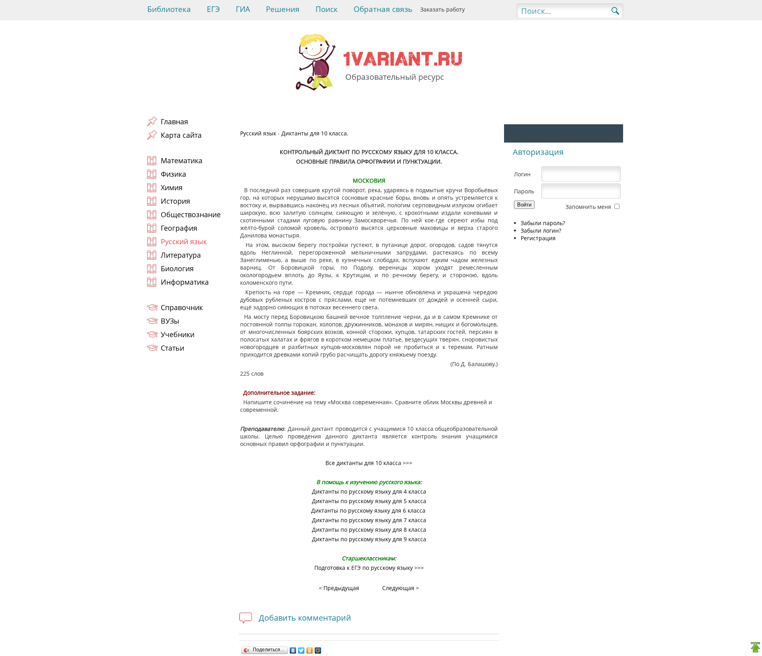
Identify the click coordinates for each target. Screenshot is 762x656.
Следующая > (400, 588)
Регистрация (538, 238)
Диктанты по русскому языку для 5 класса (369, 501)
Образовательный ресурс (394, 76)
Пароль (524, 191)
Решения (283, 9)
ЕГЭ (213, 9)
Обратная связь (383, 9)
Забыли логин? (541, 230)
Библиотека (169, 9)
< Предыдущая (339, 588)
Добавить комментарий (305, 617)
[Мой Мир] (318, 650)
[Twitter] (301, 650)
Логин (522, 174)
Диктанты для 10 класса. (314, 133)
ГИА (243, 9)
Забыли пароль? (543, 223)
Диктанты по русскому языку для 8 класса (369, 529)
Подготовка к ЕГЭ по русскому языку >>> (369, 567)
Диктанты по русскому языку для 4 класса (369, 491)
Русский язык (258, 133)
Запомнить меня (588, 206)
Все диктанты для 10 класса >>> (368, 463)
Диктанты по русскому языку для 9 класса (369, 539)
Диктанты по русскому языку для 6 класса (368, 510)
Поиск (327, 9)
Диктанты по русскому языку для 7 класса (369, 520)
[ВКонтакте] (293, 650)
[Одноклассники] (310, 650)
